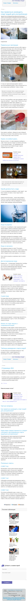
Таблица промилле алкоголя (13, 546)
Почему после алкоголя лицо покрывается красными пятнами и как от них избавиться (15, 398)
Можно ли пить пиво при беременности (13, 534)
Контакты (15, 3)
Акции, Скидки (7, 3)
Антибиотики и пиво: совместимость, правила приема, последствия (13, 558)
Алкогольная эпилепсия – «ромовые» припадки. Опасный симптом (14, 522)
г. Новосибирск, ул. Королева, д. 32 (14, 590)
